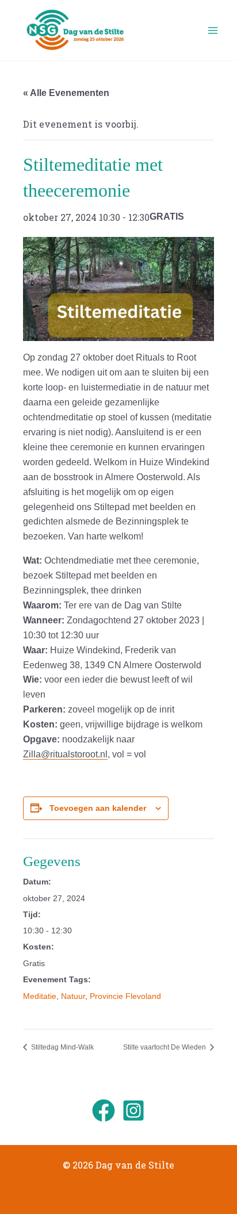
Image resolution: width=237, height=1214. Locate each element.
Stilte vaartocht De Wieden (165, 1047)
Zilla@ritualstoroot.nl (65, 754)
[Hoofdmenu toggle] (212, 30)
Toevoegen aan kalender (97, 808)
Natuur (73, 996)
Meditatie (39, 996)
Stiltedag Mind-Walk (61, 1047)
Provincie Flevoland (125, 996)
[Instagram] (133, 1110)
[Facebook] (103, 1110)
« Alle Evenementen (66, 93)
